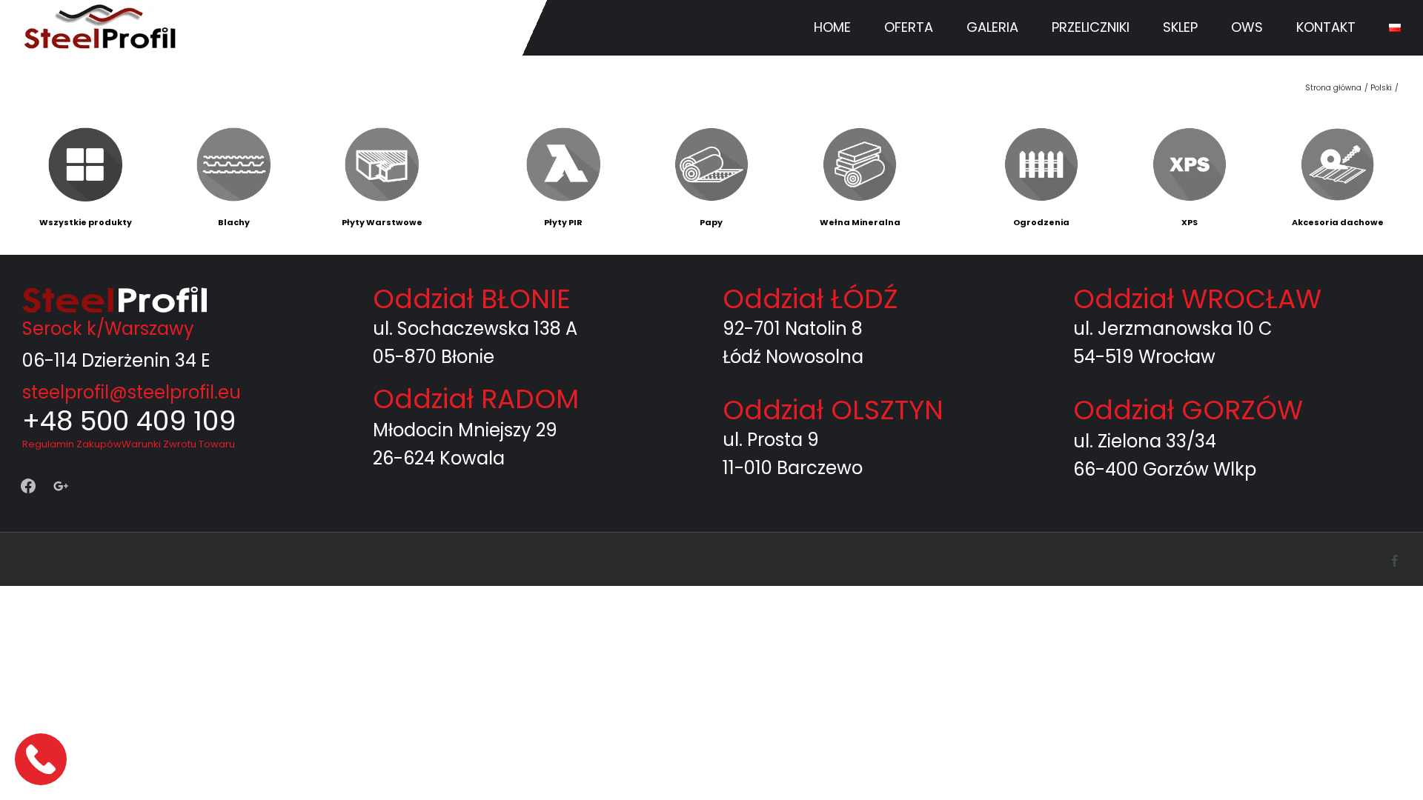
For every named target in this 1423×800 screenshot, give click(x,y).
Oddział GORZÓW (1188, 410)
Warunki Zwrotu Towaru (178, 444)
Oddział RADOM (476, 399)
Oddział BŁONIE (472, 299)
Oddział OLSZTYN (833, 410)
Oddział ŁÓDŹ (810, 299)
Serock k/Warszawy (108, 328)
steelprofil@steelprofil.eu (131, 392)
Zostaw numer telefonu (42, 758)
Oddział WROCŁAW (1197, 299)
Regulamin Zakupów (72, 444)
